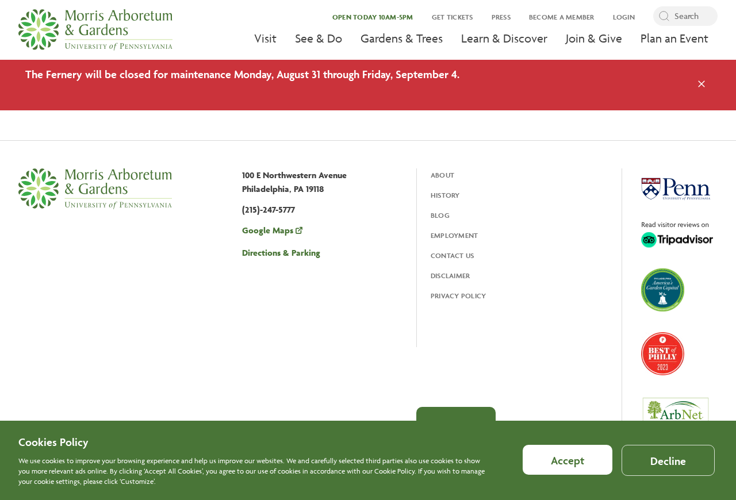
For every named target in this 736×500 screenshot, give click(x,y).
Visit (265, 38)
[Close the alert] (701, 85)
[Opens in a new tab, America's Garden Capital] (663, 291)
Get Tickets (452, 17)
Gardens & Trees (402, 38)
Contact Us (452, 255)
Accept (567, 460)
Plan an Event (674, 38)
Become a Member (562, 17)
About (442, 175)
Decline (668, 461)
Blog (440, 215)
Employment (454, 235)
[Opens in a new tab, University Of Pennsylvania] (676, 190)
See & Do (318, 38)
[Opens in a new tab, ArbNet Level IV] (676, 417)
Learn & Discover (504, 38)
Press (501, 17)
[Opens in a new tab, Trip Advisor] (677, 236)
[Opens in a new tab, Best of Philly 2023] (663, 355)
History (445, 195)
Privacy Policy (458, 295)
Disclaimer (450, 275)
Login (624, 17)
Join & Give (594, 38)
